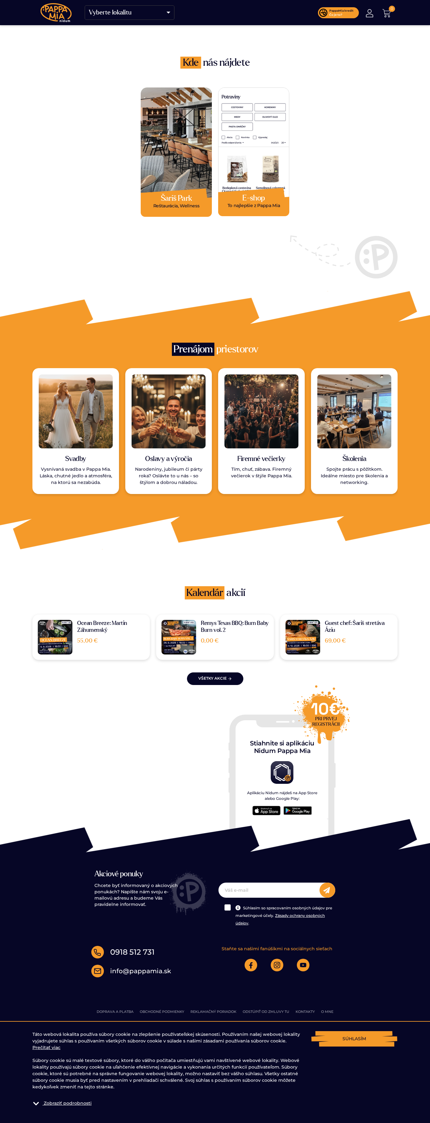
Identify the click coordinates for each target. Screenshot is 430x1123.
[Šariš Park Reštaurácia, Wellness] (176, 149)
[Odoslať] (327, 890)
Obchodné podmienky (162, 1011)
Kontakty (305, 1011)
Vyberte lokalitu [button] (110, 12)
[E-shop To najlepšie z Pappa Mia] (253, 149)
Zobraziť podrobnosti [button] (68, 1103)
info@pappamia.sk (140, 971)
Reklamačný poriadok (213, 1011)
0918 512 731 (132, 952)
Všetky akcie (213, 678)
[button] (370, 12)
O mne (327, 1011)
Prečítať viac (46, 1047)
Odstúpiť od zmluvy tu (266, 1011)
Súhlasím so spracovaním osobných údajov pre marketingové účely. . (283, 915)
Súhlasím (354, 1039)
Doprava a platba (115, 1011)
